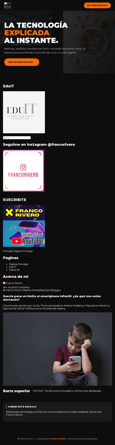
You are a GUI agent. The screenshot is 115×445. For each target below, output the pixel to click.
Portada (8, 251)
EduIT (12, 267)
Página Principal (23, 251)
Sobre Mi (14, 270)
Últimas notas (97, 5)
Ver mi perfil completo (16, 287)
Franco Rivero (14, 283)
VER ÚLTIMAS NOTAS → (21, 62)
